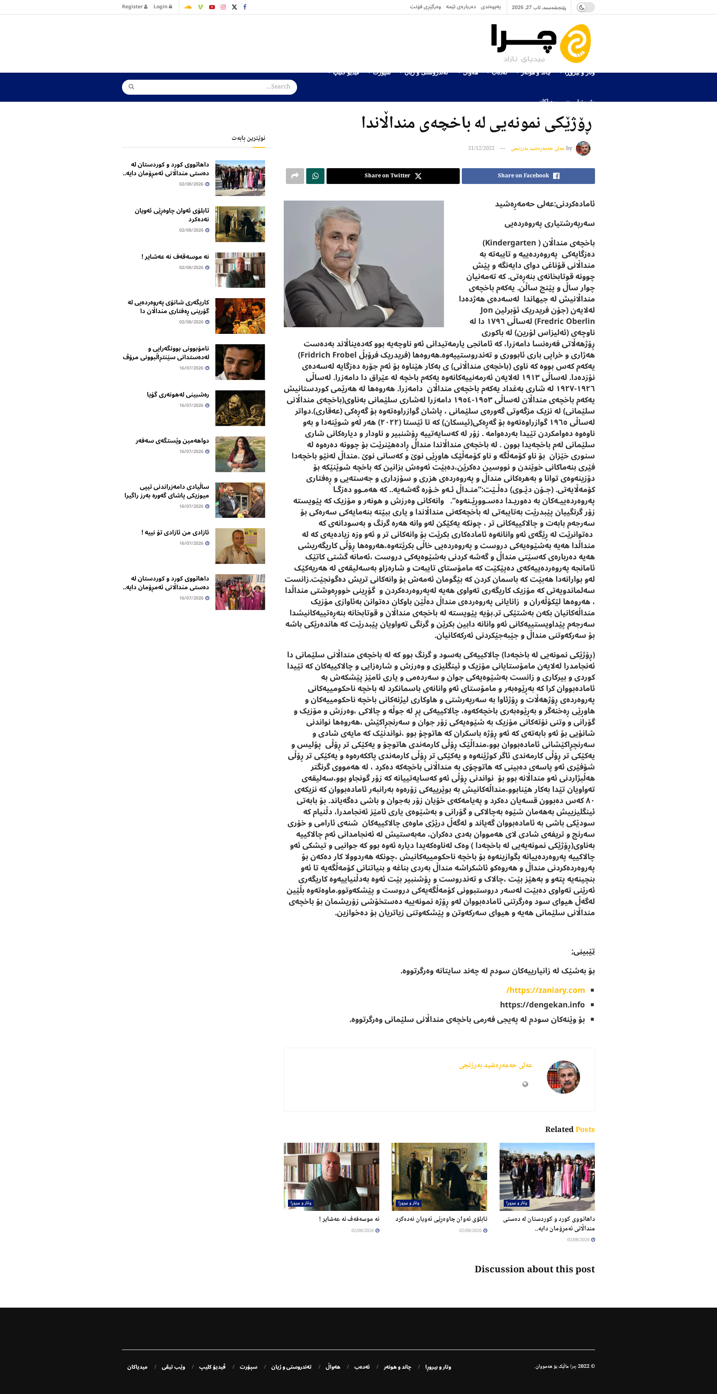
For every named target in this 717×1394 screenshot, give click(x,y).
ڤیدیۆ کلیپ (212, 1367)
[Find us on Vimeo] (200, 7)
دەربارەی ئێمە (461, 7)
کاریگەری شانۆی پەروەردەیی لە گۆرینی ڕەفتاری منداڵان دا (168, 307)
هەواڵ (333, 1367)
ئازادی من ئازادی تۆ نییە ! (175, 532)
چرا (573, 1366)
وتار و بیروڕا (516, 1203)
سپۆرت (248, 1367)
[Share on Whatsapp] (315, 176)
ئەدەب (362, 1367)
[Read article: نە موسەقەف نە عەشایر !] (331, 1177)
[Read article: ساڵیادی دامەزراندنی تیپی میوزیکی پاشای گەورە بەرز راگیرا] (240, 500)
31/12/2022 (481, 148)
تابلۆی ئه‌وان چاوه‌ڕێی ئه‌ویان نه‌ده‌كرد (441, 1219)
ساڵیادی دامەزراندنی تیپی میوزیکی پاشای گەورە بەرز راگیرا (166, 491)
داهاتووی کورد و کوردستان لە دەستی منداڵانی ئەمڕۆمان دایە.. (549, 1224)
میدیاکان (548, 101)
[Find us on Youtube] (212, 7)
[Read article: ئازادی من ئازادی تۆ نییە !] (240, 546)
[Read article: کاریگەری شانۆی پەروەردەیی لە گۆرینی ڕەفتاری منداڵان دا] (240, 316)
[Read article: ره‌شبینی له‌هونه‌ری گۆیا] (240, 408)
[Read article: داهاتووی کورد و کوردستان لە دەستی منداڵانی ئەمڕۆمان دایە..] (547, 1177)
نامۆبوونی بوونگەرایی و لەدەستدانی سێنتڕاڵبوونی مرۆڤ (166, 353)
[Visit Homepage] (543, 43)
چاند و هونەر (397, 1367)
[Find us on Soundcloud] (188, 7)
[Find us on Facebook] (244, 7)
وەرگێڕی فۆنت (425, 7)
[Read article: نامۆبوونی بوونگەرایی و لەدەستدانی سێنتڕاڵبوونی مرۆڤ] (240, 362)
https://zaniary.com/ (545, 990)
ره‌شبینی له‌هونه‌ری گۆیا (178, 394)
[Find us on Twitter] (234, 7)
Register (133, 7)
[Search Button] (128, 87)
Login (161, 7)
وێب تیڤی (583, 101)
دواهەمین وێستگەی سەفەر (172, 440)
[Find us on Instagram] (223, 7)
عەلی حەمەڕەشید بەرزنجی (538, 148)
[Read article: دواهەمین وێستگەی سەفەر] (240, 454)
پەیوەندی (491, 7)
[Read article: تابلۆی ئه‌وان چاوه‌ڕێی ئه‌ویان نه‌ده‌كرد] (439, 1177)
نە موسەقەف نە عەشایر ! (349, 1219)
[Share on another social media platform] (295, 176)
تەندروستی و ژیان (291, 1367)
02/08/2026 (578, 1240)
